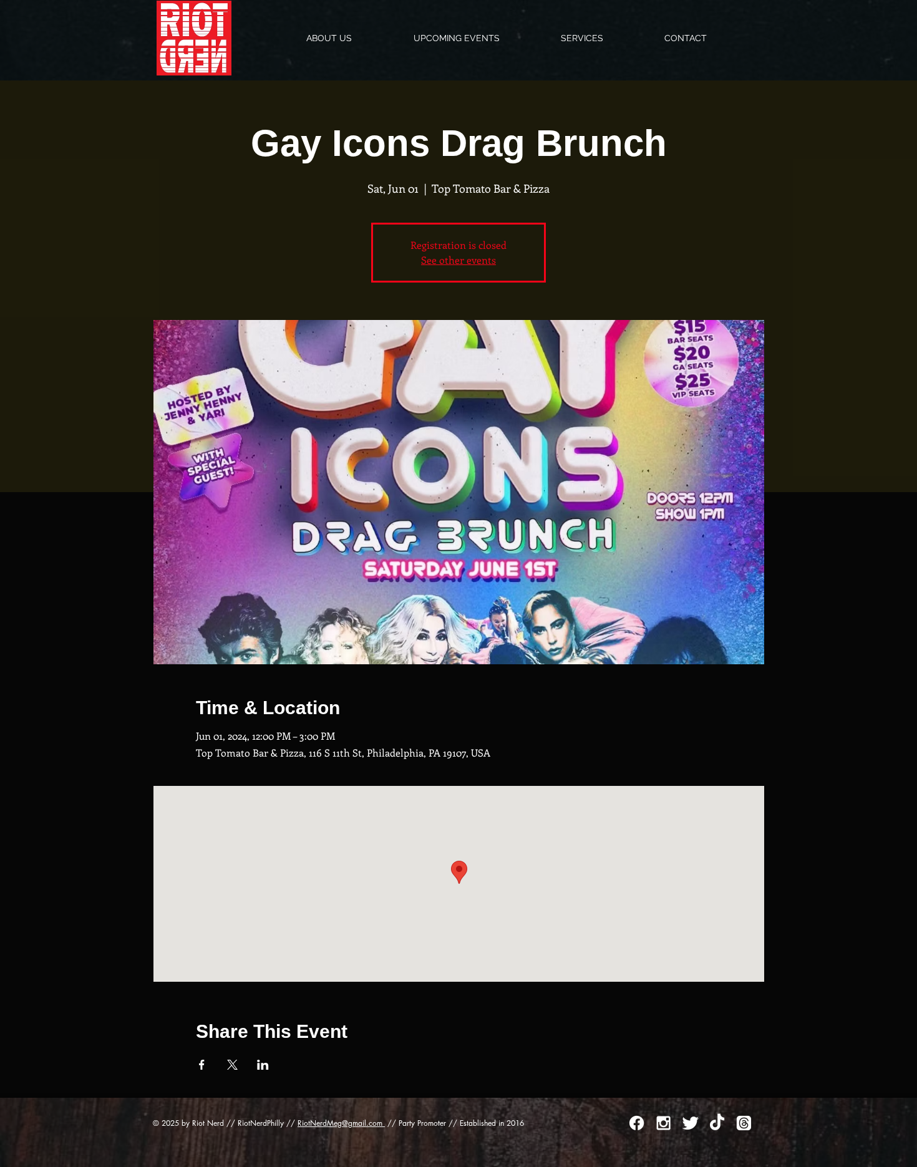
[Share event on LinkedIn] (263, 1065)
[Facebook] (636, 1123)
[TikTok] (717, 1123)
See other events (458, 259)
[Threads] (744, 1123)
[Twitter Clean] (690, 1123)
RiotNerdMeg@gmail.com (341, 1123)
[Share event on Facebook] (202, 1065)
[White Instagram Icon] (663, 1123)
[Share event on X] (232, 1065)
